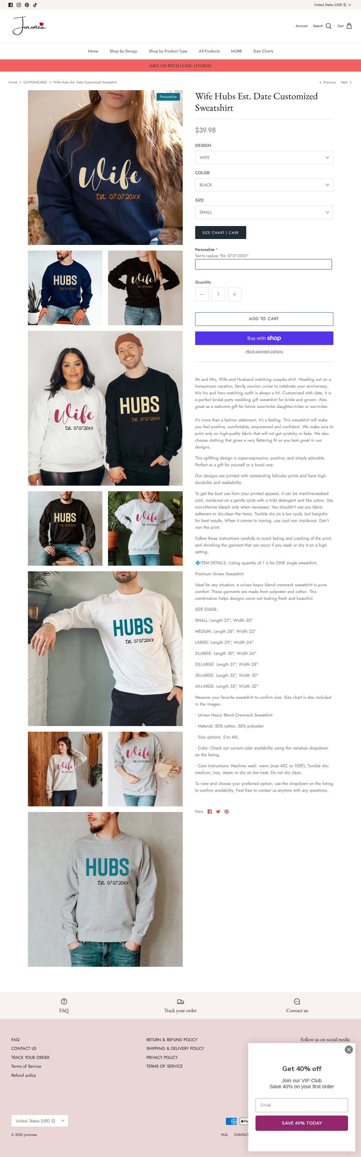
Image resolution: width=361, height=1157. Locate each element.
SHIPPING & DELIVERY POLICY (175, 1048)
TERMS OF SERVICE (164, 1066)
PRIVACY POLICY (162, 1057)
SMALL (206, 212)
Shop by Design (124, 51)
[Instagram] (19, 5)
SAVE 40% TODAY (302, 1123)
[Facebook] (10, 5)
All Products (209, 51)
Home (93, 51)
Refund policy (23, 1075)
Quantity (203, 282)
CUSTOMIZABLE (35, 82)
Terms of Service (26, 1066)
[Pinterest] (27, 5)
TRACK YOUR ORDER (30, 1057)
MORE (236, 51)
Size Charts (263, 51)
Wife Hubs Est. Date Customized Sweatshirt (85, 82)
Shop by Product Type (168, 51)
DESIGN (203, 146)
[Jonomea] (30, 26)
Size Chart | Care (220, 232)
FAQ (15, 1040)
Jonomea (30, 1134)
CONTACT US (23, 1048)
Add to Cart (264, 319)
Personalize (204, 249)
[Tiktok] (35, 5)
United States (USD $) (330, 4)
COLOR (202, 173)
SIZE (199, 200)
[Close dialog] (349, 1049)
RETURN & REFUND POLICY (171, 1040)
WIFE (205, 157)
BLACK (206, 185)
